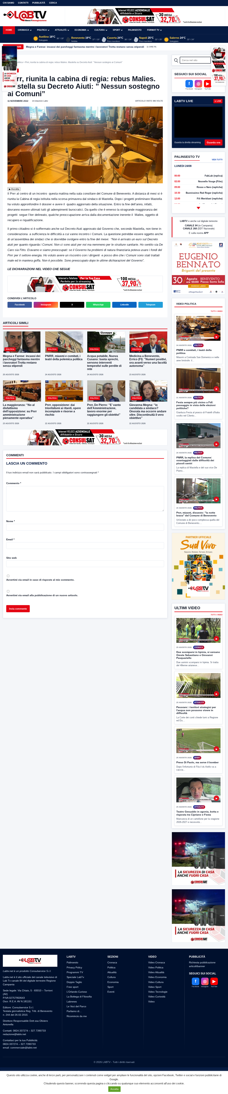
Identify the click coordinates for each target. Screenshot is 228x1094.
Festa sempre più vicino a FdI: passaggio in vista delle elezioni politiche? (196, 405)
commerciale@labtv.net (23, 1047)
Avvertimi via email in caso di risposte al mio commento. (40, 579)
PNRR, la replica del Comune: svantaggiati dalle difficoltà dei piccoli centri (195, 460)
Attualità (61, 30)
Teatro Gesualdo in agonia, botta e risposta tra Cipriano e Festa (197, 813)
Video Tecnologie (157, 991)
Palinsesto (134, 30)
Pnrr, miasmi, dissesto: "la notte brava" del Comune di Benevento (196, 514)
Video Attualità (156, 972)
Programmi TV (75, 972)
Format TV (153, 30)
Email (10, 539)
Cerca (53, 3)
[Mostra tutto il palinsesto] (198, 208)
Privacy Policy (74, 967)
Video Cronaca (156, 962)
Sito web (11, 557)
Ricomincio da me (77, 1016)
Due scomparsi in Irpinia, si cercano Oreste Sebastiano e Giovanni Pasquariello (198, 655)
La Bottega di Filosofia (79, 996)
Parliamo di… (74, 1011)
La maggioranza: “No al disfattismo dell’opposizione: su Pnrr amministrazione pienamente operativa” (20, 411)
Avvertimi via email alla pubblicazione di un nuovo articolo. (42, 595)
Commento (13, 483)
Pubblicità (38, 3)
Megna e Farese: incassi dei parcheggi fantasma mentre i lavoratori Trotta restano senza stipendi (85, 46)
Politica (42, 30)
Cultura (99, 30)
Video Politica (155, 967)
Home (9, 30)
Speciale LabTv (75, 977)
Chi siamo (8, 3)
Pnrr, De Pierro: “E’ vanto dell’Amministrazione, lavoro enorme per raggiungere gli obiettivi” (104, 409)
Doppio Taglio (74, 982)
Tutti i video (216, 311)
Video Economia (157, 977)
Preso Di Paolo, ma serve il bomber (197, 762)
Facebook (20, 304)
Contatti (23, 3)
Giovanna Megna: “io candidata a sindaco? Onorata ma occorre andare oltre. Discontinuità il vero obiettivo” (147, 411)
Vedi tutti (217, 160)
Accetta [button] (114, 1089)
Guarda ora (213, 142)
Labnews (72, 1001)
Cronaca (23, 30)
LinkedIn (124, 304)
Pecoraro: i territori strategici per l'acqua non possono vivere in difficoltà (196, 710)
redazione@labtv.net (14, 1034)
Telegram (150, 304)
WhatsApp (98, 304)
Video (151, 1001)
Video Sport (154, 986)
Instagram (46, 304)
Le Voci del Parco (76, 1006)
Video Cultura (156, 982)
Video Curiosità (156, 996)
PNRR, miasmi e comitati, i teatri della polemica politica (63, 357)
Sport (116, 30)
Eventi (110, 991)
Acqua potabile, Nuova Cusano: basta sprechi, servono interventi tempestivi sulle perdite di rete (104, 362)
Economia (80, 30)
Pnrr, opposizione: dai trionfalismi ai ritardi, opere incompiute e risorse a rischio (63, 409)
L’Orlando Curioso (77, 991)
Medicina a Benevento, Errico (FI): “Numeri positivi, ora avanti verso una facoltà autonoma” (148, 360)
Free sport (72, 986)
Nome (10, 521)
